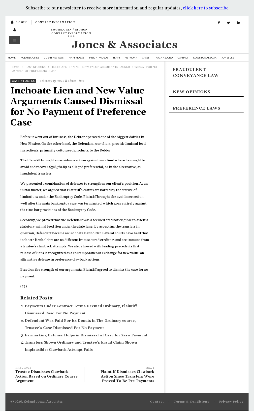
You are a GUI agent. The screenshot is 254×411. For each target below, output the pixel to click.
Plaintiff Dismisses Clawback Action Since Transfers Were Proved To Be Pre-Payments (127, 375)
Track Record (163, 57)
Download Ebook (205, 57)
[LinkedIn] (239, 23)
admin (72, 81)
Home (12, 57)
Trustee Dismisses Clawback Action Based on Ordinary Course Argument (46, 375)
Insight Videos (98, 57)
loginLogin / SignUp (69, 29)
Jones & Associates (125, 45)
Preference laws (196, 108)
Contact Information (55, 22)
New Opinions (191, 91)
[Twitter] (229, 23)
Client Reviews (54, 57)
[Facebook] (219, 23)
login (21, 22)
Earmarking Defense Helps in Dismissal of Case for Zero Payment (86, 335)
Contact (183, 57)
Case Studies (35, 67)
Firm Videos (76, 57)
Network (131, 57)
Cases (145, 57)
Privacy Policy (231, 402)
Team (116, 57)
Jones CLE (228, 57)
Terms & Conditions (191, 402)
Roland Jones (30, 57)
